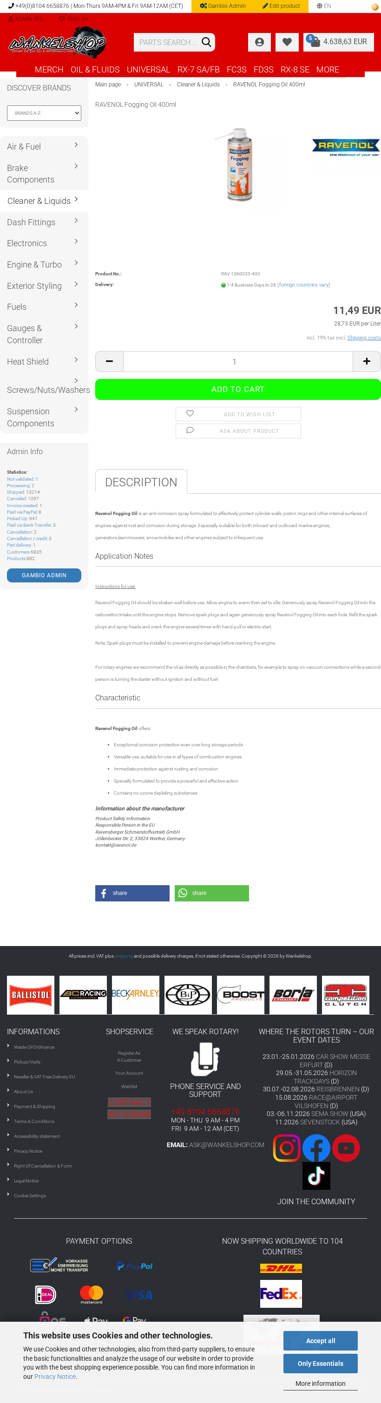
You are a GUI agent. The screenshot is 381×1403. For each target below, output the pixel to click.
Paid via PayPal (22, 512)
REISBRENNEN (338, 1089)
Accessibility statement (37, 1136)
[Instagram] (287, 1147)
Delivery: (104, 284)
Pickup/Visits (27, 1061)
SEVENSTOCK (320, 1122)
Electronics (27, 243)
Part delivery (19, 545)
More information (321, 1383)
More (327, 69)
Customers (18, 552)
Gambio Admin (226, 6)
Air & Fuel (24, 146)
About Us (23, 1091)
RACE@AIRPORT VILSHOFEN (326, 1101)
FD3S (264, 69)
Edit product (284, 6)
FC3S (237, 69)
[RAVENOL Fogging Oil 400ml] (238, 163)
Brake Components (30, 174)
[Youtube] (331, 1147)
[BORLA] (262, 995)
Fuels (16, 307)
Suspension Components (30, 417)
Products (16, 558)
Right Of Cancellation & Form (43, 1165)
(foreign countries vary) (303, 285)
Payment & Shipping (34, 1106)
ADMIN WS (27, 19)
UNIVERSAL (149, 69)
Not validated (20, 479)
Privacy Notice (55, 1376)
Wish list (77, 19)
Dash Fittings (31, 222)
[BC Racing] (52, 995)
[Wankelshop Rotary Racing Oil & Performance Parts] (63, 42)
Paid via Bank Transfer (29, 525)
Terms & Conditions (34, 1121)
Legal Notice (26, 1180)
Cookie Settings (30, 1195)
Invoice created (22, 505)
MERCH (49, 69)
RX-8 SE (295, 69)
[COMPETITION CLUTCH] (315, 995)
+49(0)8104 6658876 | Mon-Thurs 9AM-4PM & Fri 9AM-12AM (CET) (98, 6)
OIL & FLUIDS (95, 69)
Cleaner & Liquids (39, 201)
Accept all (320, 1340)
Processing (18, 485)
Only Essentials (320, 1363)
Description (141, 482)
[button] (132, 893)
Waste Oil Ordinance (34, 1047)
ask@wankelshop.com (226, 1145)
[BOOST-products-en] (210, 995)
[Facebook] (316, 1147)
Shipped (15, 492)
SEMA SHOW (329, 1113)
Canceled (16, 498)
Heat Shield (28, 361)
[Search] (206, 42)
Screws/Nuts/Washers (47, 390)
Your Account (129, 1073)
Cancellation (19, 532)
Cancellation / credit (27, 538)
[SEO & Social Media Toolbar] (375, 7)
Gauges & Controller (25, 334)
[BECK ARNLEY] (105, 995)
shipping (124, 956)
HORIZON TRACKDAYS (325, 1077)
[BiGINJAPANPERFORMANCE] (157, 995)
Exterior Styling (34, 286)
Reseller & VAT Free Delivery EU (44, 1076)
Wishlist (129, 1086)
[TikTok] (316, 1175)
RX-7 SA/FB (198, 69)
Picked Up (17, 518)
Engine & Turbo (34, 264)
